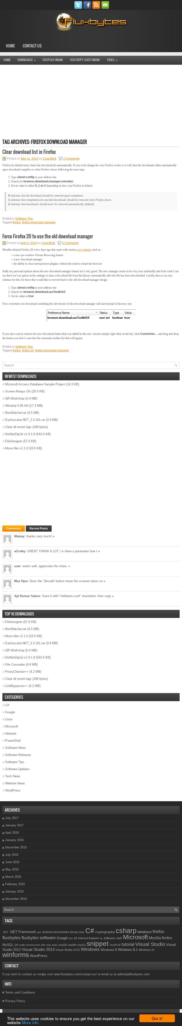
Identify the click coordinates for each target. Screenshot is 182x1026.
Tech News (12, 776)
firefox (17, 222)
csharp (126, 930)
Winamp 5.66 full (16, 405)
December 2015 (16, 847)
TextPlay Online (52, 59)
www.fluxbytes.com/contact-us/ (75, 974)
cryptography (105, 932)
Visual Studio (150, 944)
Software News (15, 748)
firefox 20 (28, 350)
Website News (15, 783)
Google (10, 712)
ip (101, 938)
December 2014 (16, 899)
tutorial (128, 944)
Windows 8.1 (128, 950)
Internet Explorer (89, 938)
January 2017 (14, 825)
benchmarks (61, 932)
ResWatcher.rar (15, 412)
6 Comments (70, 243)
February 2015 (15, 884)
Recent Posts (39, 528)
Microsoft (11, 726)
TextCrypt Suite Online (85, 59)
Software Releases (18, 755)
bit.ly (81, 932)
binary (74, 932)
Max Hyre (21, 581)
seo (43, 945)
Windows (90, 949)
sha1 (54, 944)
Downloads (27, 59)
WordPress (12, 790)
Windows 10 (147, 950)
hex (71, 938)
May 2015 (12, 869)
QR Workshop (14, 398)
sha (48, 944)
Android (47, 932)
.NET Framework (22, 932)
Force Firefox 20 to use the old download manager (47, 236)
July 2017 (11, 818)
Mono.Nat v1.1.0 (16, 448)
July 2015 (11, 854)
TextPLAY (115, 944)
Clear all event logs (18, 427)
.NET (5, 932)
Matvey (19, 536)
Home (10, 46)
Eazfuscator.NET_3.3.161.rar (25, 420)
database (144, 932)
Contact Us (32, 46)
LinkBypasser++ (16, 686)
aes (39, 932)
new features (84, 249)
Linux (9, 719)
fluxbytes (11, 937)
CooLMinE (49, 158)
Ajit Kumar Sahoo (27, 596)
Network (10, 733)
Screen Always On (18, 391)
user (17, 566)
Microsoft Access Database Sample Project (35, 384)
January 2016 (14, 840)
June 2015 (12, 862)
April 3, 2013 (29, 243)
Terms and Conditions (20, 992)
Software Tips (24, 218)
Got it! (157, 1018)
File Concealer (15, 664)
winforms (15, 954)
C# (7, 705)
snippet (98, 943)
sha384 (72, 944)
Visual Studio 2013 (38, 949)
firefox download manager (39, 222)
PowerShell (13, 740)
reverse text (33, 944)
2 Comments (71, 158)
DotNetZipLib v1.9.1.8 (20, 434)
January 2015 (14, 891)
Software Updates (17, 769)
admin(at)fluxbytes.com (133, 974)
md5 (119, 938)
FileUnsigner (13, 441)
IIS (75, 938)
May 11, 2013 (29, 158)
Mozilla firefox (160, 938)
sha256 (62, 944)
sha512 (81, 944)
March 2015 (13, 877)
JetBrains (109, 938)
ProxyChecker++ (16, 671)
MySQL (8, 945)
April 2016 (12, 832)
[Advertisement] (91, 101)
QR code (19, 944)
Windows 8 (108, 950)
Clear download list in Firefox (29, 151)
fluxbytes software (39, 937)
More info (30, 1022)
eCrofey (19, 551)
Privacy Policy (15, 1001)
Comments (13, 528)
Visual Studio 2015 (67, 950)
